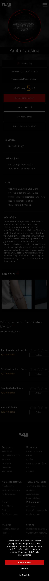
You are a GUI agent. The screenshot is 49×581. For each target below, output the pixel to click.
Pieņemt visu (24, 562)
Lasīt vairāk (24, 575)
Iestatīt (24, 569)
